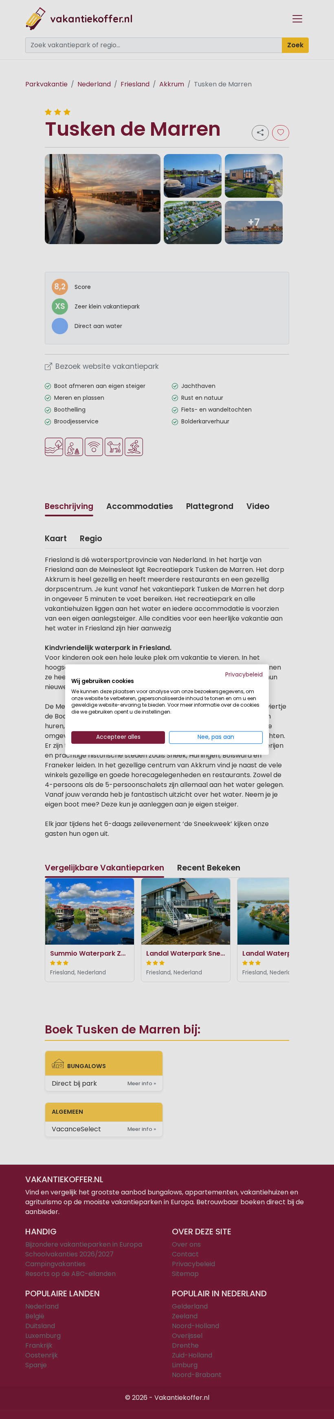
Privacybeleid (244, 675)
